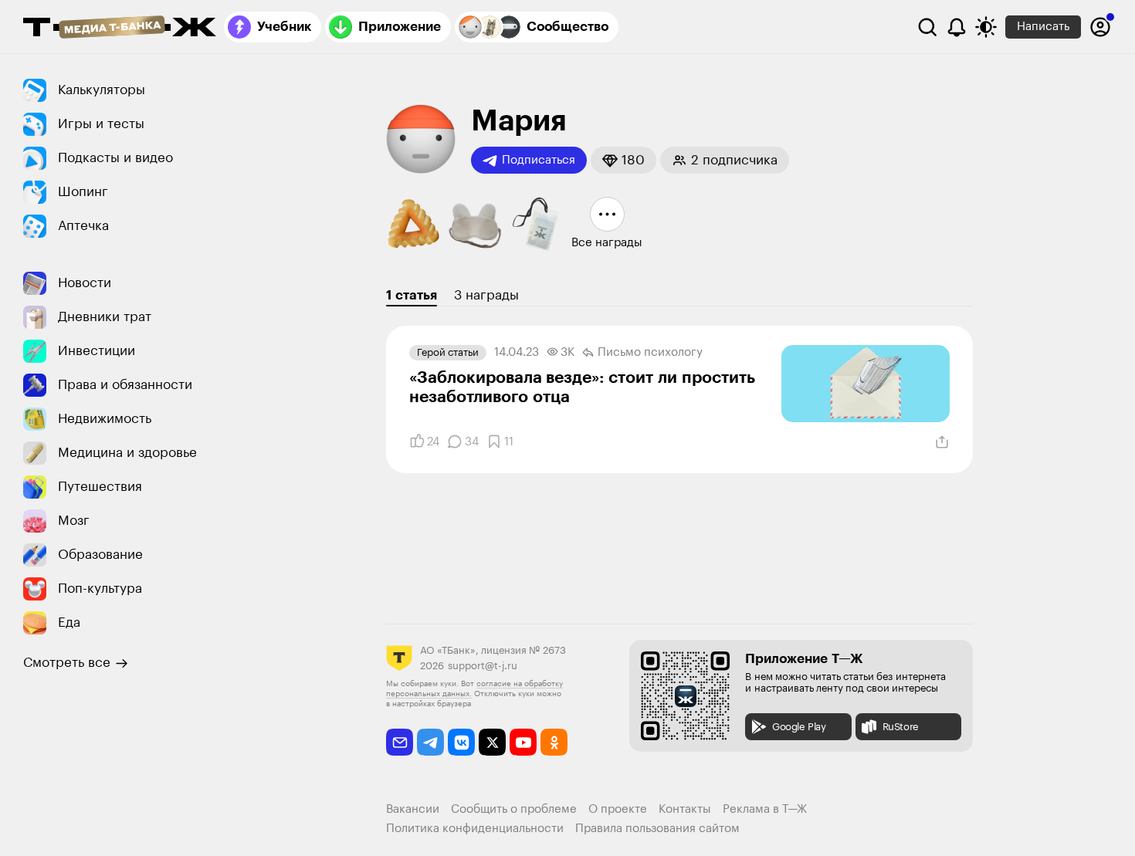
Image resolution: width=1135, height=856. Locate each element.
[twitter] (492, 742)
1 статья (411, 295)
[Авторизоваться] (1100, 27)
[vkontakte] (461, 742)
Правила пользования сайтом (657, 828)
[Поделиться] (942, 442)
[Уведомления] (956, 27)
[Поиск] (927, 27)
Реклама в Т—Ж (765, 809)
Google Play (799, 727)
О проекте (617, 809)
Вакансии (412, 809)
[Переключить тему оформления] (986, 27)
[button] (623, 160)
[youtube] (523, 742)
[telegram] (430, 742)
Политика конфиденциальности (475, 828)
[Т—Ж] (119, 28)
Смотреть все (66, 662)
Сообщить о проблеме (514, 809)
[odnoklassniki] (554, 742)
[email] (399, 742)
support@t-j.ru (482, 666)
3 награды (486, 295)
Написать (1043, 26)
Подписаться (538, 160)
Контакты (685, 809)
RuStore (901, 727)
